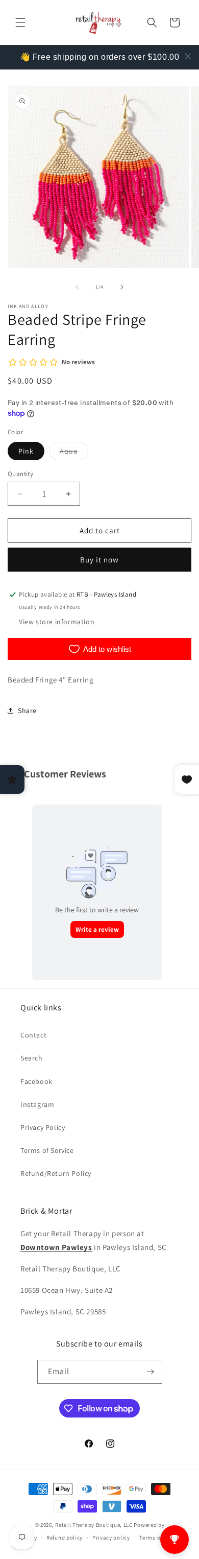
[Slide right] (122, 287)
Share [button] (27, 710)
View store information (56, 621)
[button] (20, 22)
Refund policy (64, 1537)
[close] (188, 56)
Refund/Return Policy (55, 1173)
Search (31, 1057)
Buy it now (99, 559)
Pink (26, 451)
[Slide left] (77, 287)
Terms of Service (47, 1150)
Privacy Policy (42, 1127)
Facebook (36, 1081)
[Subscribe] (150, 1372)
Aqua (74, 453)
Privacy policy (111, 1537)
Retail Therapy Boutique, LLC (94, 1524)
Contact (33, 1035)
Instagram (37, 1104)
